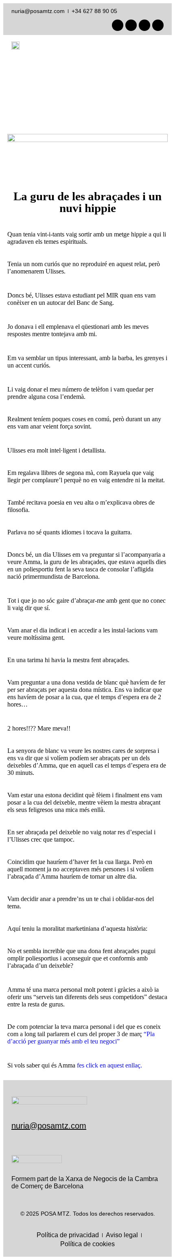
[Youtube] (144, 25)
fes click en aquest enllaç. (110, 1065)
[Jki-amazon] (158, 25)
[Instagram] (117, 25)
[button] (158, 45)
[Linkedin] (131, 25)
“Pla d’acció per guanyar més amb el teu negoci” (81, 1037)
